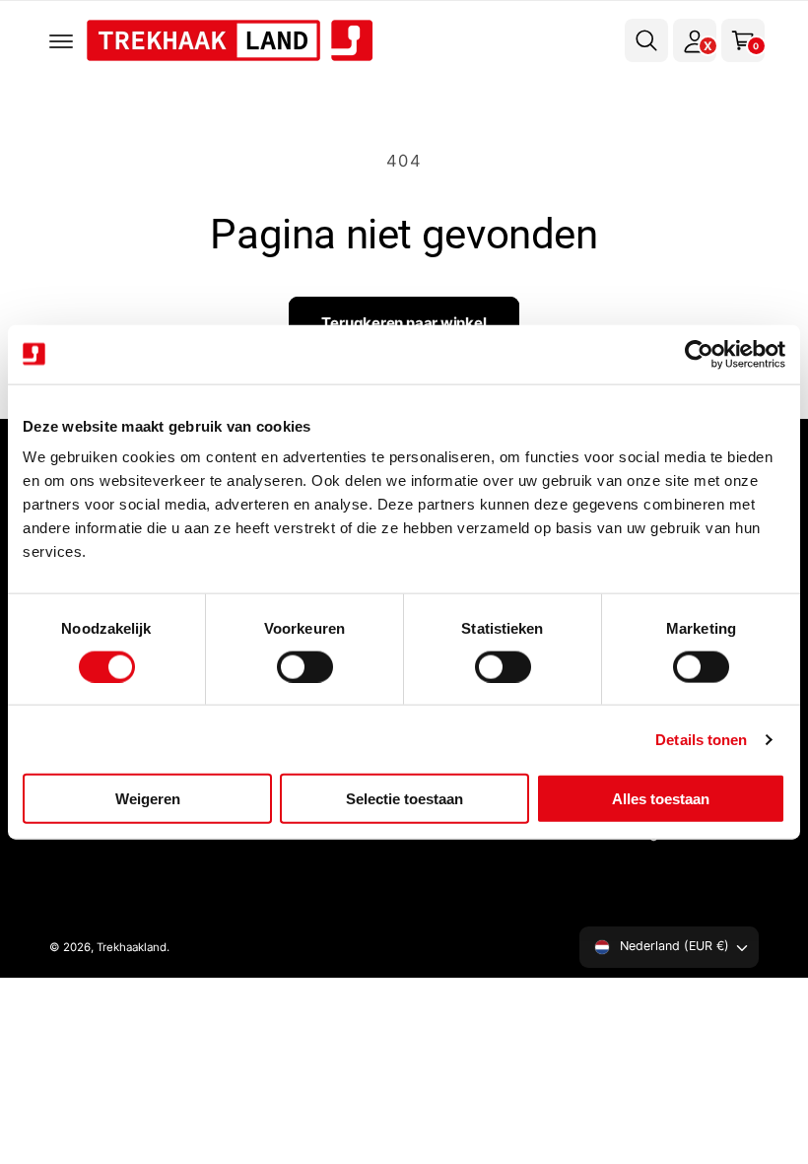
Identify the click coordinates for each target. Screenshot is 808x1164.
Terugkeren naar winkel (403, 322)
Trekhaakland (132, 947)
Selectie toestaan (404, 798)
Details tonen (701, 738)
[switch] (305, 666)
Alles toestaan (660, 798)
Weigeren (147, 798)
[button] (61, 40)
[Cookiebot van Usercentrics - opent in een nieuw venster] (699, 354)
